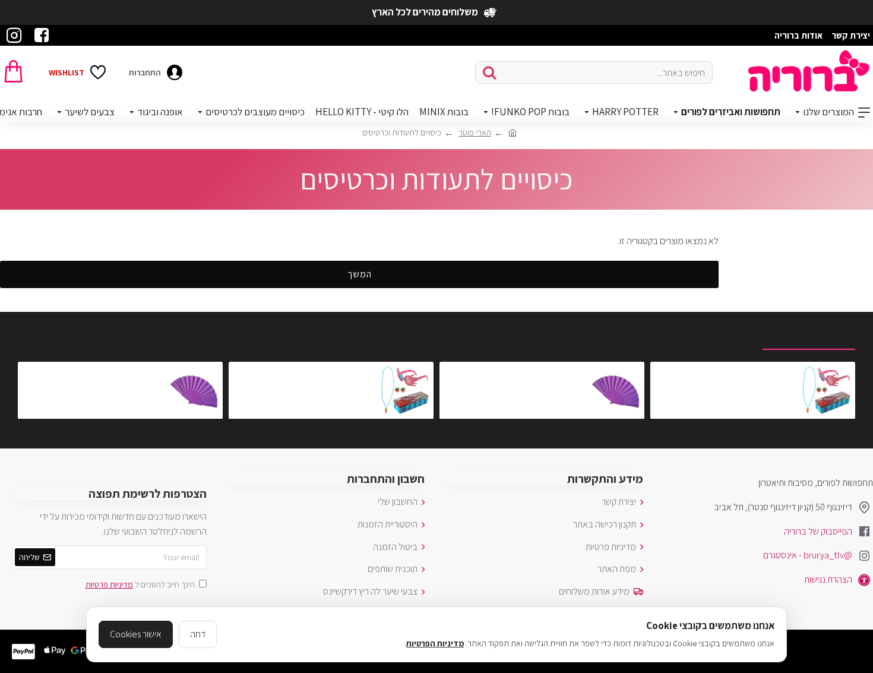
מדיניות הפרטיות (435, 643)
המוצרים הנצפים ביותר (707, 336)
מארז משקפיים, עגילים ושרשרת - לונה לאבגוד (725, 372)
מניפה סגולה (562, 372)
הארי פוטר (474, 132)
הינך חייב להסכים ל (140, 584)
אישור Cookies (136, 634)
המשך (359, 274)
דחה (197, 634)
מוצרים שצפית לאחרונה (809, 336)
